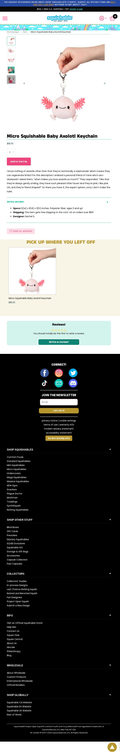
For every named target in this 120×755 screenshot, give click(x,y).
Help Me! (11, 627)
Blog (9, 655)
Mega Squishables (16, 477)
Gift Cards (12, 531)
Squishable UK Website (19, 710)
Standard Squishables (18, 461)
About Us (12, 643)
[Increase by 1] (14, 149)
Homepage (13, 31)
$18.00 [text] (10, 143)
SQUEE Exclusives (16, 543)
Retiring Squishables (17, 509)
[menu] (5, 18)
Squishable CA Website (19, 702)
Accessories (13, 555)
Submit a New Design (18, 605)
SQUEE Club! (76, 9)
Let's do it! (59, 410)
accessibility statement (59, 432)
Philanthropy (13, 651)
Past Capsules (14, 563)
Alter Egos (12, 485)
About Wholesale (16, 672)
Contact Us (13, 631)
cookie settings (67, 420)
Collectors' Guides (17, 581)
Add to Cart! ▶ (18, 161)
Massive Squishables (18, 481)
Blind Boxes (13, 527)
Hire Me (11, 647)
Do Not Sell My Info (59, 438)
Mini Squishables (16, 465)
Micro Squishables (16, 469)
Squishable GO (15, 547)
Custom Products (16, 676)
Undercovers (14, 473)
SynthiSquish (14, 505)
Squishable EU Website (19, 706)
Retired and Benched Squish (22, 593)
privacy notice (50, 420)
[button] (104, 18)
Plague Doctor (14, 493)
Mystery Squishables (18, 539)
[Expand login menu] (103, 18)
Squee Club (13, 635)
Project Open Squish (18, 601)
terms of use (51, 424)
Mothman (12, 497)
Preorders (12, 535)
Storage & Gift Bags (17, 551)
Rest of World (14, 714)
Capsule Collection (17, 559)
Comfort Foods (15, 457)
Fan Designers (14, 597)
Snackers (12, 489)
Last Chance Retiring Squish (22, 589)
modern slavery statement (59, 428)
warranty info (67, 424)
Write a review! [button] (59, 342)
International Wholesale (20, 681)
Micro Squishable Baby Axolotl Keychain (30, 298)
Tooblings (12, 501)
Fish (25, 31)
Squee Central (14, 639)
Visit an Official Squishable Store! (25, 623)
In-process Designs (17, 585)
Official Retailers (16, 685)
